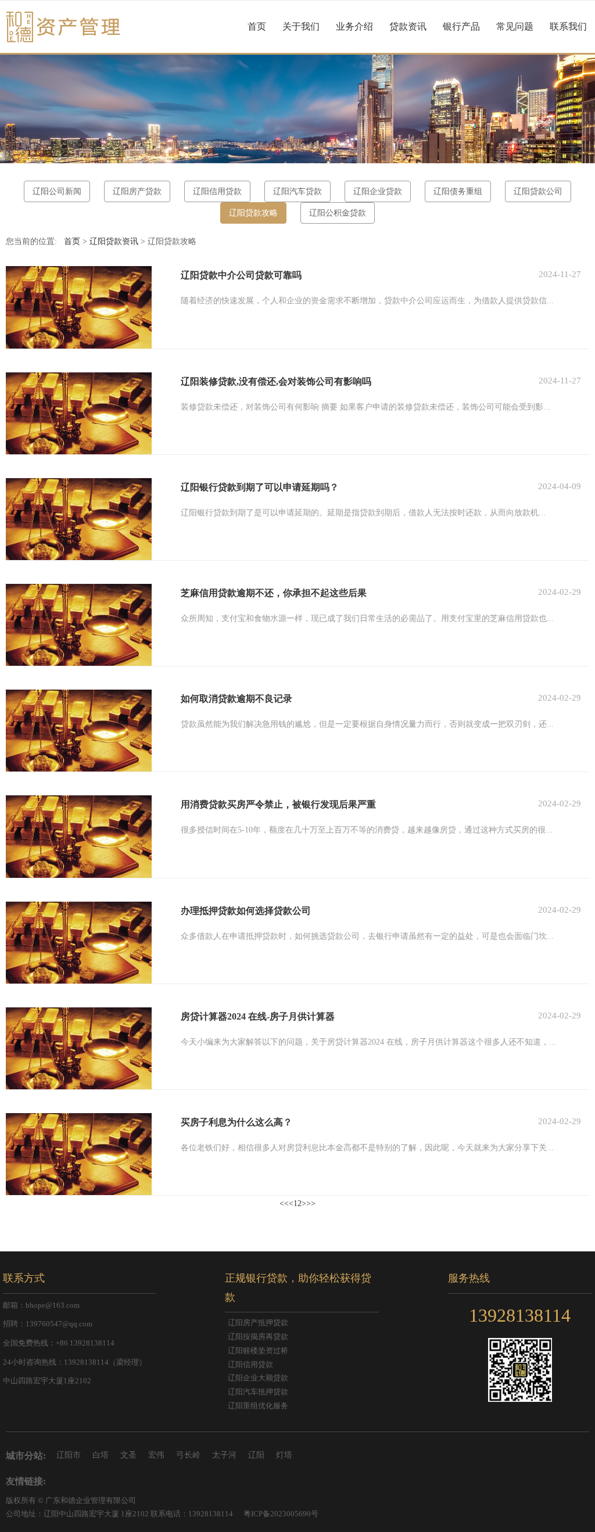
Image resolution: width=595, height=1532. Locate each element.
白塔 (100, 1455)
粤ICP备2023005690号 (280, 1514)
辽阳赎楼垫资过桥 (258, 1351)
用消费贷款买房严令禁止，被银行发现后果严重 (278, 804)
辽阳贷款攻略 (253, 213)
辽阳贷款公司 (538, 191)
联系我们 (568, 26)
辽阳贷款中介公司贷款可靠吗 (241, 275)
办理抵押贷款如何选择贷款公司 (246, 911)
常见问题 (514, 26)
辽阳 (256, 1455)
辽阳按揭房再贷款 (258, 1337)
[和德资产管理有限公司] (60, 27)
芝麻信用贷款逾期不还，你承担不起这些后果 (274, 593)
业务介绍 (354, 26)
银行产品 (461, 26)
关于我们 (301, 26)
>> (311, 1203)
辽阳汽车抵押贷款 (258, 1392)
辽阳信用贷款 (217, 191)
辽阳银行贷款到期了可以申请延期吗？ (260, 487)
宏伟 (156, 1455)
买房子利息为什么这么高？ (236, 1122)
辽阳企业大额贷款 (258, 1378)
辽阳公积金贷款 (337, 213)
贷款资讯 (407, 26)
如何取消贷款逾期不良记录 (236, 699)
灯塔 (284, 1455)
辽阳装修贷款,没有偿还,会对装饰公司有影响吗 (276, 381)
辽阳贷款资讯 (113, 241)
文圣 (128, 1455)
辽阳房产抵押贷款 (258, 1323)
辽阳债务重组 (457, 191)
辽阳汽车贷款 (297, 191)
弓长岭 (188, 1455)
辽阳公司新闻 (57, 191)
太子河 (224, 1455)
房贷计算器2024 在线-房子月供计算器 (258, 1016)
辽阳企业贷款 (377, 191)
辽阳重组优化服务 (258, 1406)
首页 (257, 26)
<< (284, 1203)
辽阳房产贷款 (137, 191)
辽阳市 (68, 1455)
